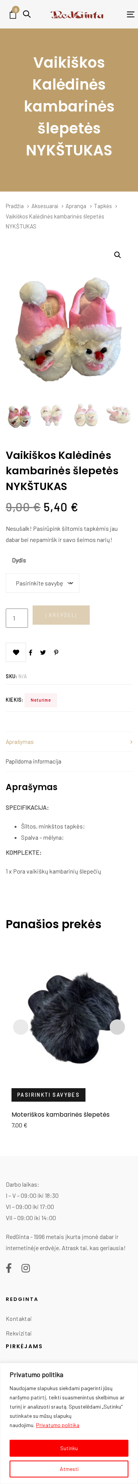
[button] (27, 14)
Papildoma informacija (33, 761)
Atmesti (69, 1469)
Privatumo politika (57, 1425)
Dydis (19, 560)
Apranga (76, 205)
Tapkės (103, 205)
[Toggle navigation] (120, 14)
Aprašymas (20, 741)
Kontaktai (19, 1318)
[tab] (69, 742)
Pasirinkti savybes (48, 1095)
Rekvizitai (19, 1333)
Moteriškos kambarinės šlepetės (61, 1114)
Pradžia (15, 205)
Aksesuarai (44, 205)
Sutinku (69, 1448)
